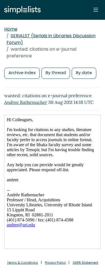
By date (84, 72)
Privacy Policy (55, 262)
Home (10, 29)
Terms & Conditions (22, 262)
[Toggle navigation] (96, 10)
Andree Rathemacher (25, 102)
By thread (56, 72)
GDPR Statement (85, 262)
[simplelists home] (21, 10)
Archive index (22, 72)
